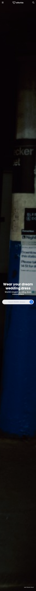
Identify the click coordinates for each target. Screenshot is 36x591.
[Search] (33, 2)
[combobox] (18, 302)
